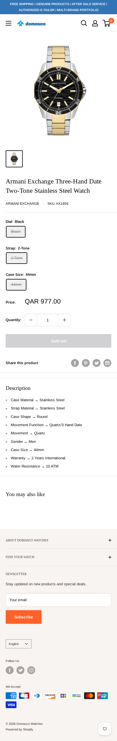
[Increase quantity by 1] (64, 320)
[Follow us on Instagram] (31, 670)
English (14, 644)
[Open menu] (8, 23)
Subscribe (23, 617)
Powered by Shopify (19, 729)
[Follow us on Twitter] (20, 670)
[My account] (95, 23)
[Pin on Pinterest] (86, 363)
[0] (106, 23)
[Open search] (84, 23)
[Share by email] (107, 363)
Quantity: (13, 320)
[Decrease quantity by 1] (31, 320)
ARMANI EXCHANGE (22, 204)
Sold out (58, 341)
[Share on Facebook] (75, 363)
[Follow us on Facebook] (10, 670)
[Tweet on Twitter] (97, 363)
